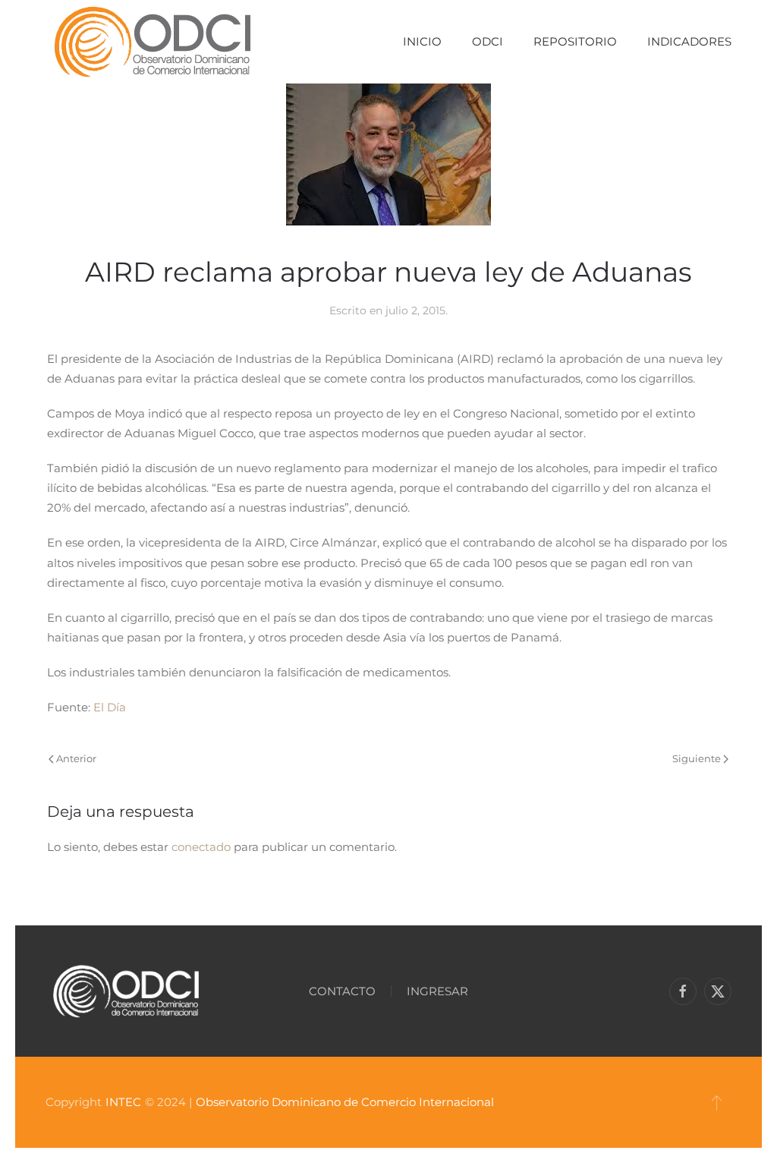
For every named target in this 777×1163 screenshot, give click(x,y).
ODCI (487, 41)
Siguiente (696, 758)
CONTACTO (342, 991)
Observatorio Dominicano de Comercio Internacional (345, 1102)
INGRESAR (437, 991)
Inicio (422, 41)
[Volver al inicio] (152, 42)
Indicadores (689, 41)
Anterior (76, 758)
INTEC (123, 1102)
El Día (109, 707)
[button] (716, 1102)
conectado (201, 847)
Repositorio (575, 41)
